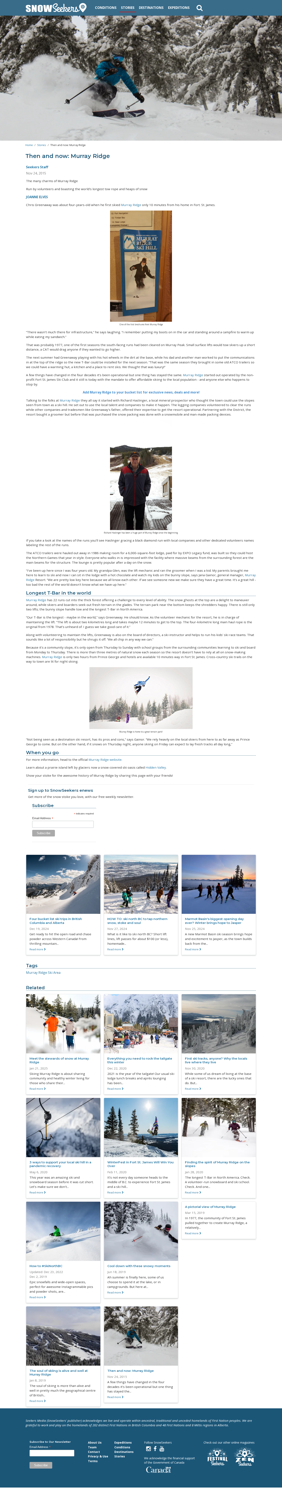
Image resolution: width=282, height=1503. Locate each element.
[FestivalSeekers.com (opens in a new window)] (217, 1457)
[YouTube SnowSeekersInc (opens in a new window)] (162, 1449)
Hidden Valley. (156, 767)
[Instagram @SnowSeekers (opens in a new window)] (148, 1449)
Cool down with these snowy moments (138, 1266)
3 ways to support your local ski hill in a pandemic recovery (60, 1164)
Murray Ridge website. (105, 759)
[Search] (200, 8)
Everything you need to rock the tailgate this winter (139, 1060)
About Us (95, 1442)
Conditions (105, 7)
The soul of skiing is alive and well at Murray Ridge (59, 1372)
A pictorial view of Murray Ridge (210, 1207)
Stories (127, 7)
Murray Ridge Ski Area (43, 972)
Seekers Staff (37, 167)
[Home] (57, 8)
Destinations (151, 7)
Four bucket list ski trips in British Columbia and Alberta (56, 921)
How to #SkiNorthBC (46, 1266)
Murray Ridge (131, 205)
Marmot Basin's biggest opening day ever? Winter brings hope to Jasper (214, 921)
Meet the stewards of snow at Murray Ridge (59, 1060)
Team (92, 1447)
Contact (94, 1452)
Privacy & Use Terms (98, 1458)
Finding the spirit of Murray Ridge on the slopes (217, 1164)
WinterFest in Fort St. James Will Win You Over (140, 1164)
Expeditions (179, 7)
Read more (36, 949)
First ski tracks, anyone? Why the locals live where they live (216, 1060)
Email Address (42, 818)
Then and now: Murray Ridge (130, 1371)
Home (29, 145)
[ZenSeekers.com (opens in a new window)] (245, 1457)
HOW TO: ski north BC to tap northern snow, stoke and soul (137, 921)
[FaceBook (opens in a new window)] (155, 1449)
